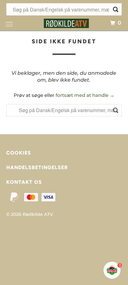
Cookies (18, 153)
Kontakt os (24, 182)
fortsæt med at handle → (85, 95)
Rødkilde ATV (38, 214)
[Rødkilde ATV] (66, 22)
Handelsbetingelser (37, 167)
